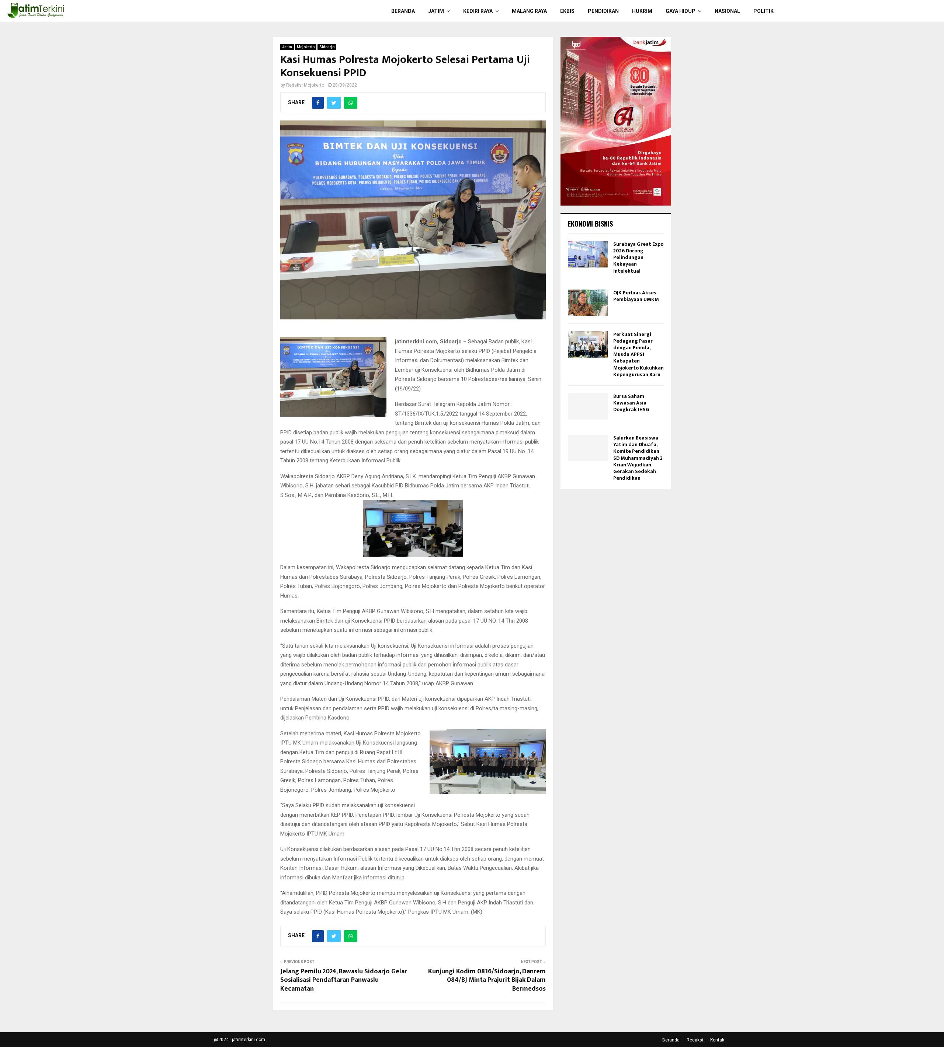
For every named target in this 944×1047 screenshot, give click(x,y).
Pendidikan (603, 11)
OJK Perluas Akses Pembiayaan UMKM (636, 296)
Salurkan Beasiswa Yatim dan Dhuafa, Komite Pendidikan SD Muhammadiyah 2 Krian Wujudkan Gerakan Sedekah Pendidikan (638, 458)
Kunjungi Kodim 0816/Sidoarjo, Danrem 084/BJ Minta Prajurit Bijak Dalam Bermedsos (487, 980)
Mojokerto (306, 47)
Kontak (717, 1040)
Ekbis (567, 11)
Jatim (436, 11)
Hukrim (642, 11)
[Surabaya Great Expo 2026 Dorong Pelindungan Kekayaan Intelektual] (588, 254)
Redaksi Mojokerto (305, 85)
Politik (763, 11)
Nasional (727, 11)
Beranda (403, 11)
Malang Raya (529, 11)
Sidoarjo (326, 47)
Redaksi (695, 1040)
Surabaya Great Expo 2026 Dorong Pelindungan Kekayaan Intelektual (638, 257)
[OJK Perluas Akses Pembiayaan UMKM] (588, 303)
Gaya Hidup (680, 11)
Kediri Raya (478, 11)
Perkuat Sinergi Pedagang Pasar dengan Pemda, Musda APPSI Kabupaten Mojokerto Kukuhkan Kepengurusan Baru (638, 354)
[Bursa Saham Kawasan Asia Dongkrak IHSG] (588, 406)
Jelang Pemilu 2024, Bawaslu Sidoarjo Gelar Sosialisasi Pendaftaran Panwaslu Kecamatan (343, 980)
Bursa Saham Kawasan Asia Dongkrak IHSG (631, 403)
